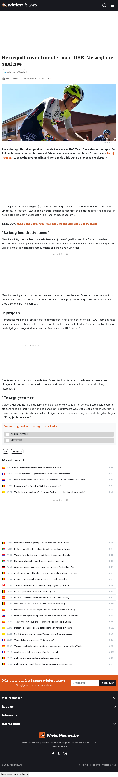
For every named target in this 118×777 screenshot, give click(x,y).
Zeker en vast (19, 434)
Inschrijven (107, 682)
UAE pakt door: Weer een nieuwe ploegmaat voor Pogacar (57, 223)
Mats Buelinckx (12, 79)
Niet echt (16, 440)
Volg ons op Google (16, 72)
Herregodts (17, 451)
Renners (8, 706)
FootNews (95, 765)
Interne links (11, 724)
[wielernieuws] (59, 735)
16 (50, 79)
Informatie (9, 715)
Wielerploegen (12, 698)
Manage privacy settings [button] (14, 774)
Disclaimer (83, 765)
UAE (5, 451)
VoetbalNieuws (109, 765)
